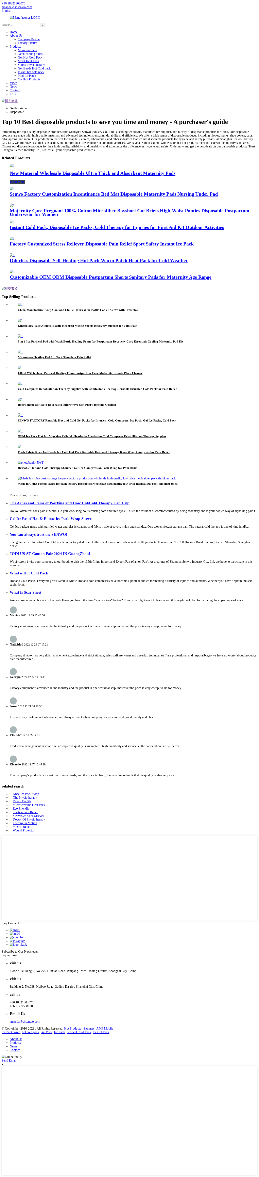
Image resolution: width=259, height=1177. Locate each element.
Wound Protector (23, 830)
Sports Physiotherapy (31, 64)
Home (14, 32)
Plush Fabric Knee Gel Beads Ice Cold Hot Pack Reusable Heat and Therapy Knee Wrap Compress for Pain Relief (94, 452)
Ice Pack (59, 1032)
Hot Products (72, 1028)
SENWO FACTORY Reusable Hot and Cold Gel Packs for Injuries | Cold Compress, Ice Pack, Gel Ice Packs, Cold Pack (97, 420)
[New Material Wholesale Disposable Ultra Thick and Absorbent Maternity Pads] (12, 165)
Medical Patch (27, 75)
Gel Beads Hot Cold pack (34, 68)
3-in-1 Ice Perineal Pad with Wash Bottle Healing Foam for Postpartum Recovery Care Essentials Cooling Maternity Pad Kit (100, 341)
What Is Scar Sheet (25, 592)
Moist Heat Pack (28, 61)
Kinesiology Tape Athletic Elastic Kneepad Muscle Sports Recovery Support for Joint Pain (77, 325)
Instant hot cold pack (31, 72)
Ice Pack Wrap (11, 1032)
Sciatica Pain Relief (25, 812)
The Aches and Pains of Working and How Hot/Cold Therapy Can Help (70, 503)
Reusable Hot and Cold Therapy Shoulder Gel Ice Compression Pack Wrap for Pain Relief (77, 468)
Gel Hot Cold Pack (30, 57)
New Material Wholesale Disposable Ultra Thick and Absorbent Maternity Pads (92, 173)
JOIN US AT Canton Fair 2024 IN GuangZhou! (50, 554)
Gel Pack (46, 1032)
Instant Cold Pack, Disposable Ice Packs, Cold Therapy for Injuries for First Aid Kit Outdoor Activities (117, 227)
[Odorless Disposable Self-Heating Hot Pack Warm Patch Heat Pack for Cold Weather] (12, 255)
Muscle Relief (22, 826)
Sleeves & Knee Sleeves (28, 815)
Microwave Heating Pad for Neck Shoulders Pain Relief (54, 357)
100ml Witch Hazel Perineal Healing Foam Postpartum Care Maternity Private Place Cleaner (80, 373)
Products (15, 46)
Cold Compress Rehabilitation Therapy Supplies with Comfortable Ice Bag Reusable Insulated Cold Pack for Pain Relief (97, 389)
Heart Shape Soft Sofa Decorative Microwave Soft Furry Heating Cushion (67, 404)
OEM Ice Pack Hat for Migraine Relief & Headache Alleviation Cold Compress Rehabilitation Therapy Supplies (92, 436)
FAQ (13, 94)
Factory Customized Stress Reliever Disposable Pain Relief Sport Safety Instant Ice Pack (102, 243)
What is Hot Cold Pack (29, 573)
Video (13, 83)
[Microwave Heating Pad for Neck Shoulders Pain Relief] (20, 352)
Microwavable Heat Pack (29, 805)
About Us (16, 35)
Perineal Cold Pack (79, 1032)
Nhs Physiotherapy (25, 797)
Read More (17, 182)
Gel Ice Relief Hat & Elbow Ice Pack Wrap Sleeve (50, 518)
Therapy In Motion (25, 823)
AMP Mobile (104, 1028)
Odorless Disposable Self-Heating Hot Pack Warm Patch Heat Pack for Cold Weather (99, 260)
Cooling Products (29, 79)
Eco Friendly (21, 808)
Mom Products (27, 50)
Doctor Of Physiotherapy (29, 819)
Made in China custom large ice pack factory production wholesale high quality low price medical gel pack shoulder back (97, 483)
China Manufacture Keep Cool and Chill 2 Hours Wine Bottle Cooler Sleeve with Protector (78, 310)
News (13, 86)
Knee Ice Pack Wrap (26, 794)
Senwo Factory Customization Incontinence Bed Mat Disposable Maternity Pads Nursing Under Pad (114, 194)
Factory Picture (27, 43)
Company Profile (29, 39)
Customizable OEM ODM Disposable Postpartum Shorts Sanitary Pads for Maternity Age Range (110, 277)
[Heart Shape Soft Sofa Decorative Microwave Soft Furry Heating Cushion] (20, 399)
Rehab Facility (22, 801)
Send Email (9, 1060)
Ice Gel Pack (101, 1032)
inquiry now (9, 955)
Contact (15, 90)
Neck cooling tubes (30, 53)
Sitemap (89, 1028)
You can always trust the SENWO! (38, 534)
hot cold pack (30, 1032)
